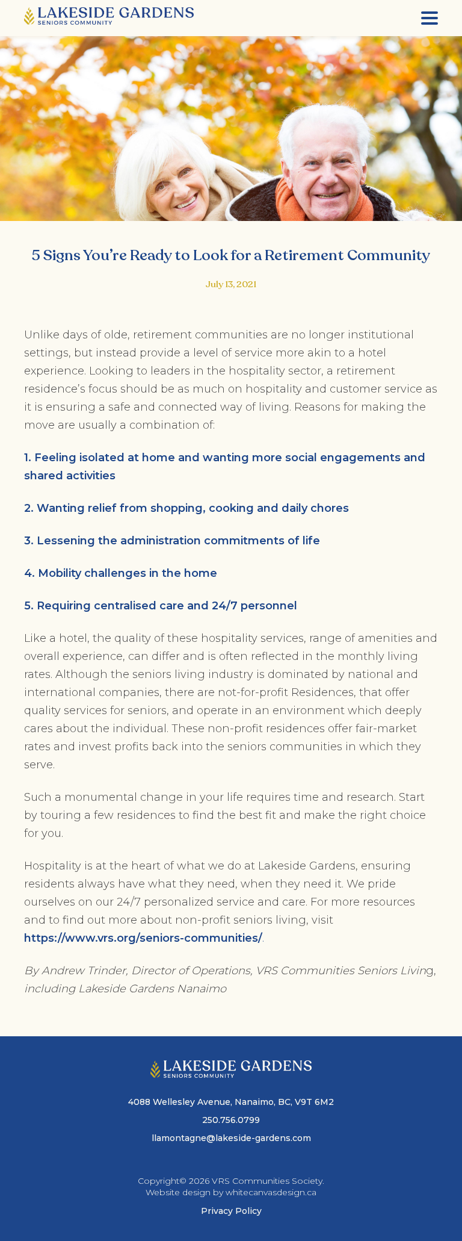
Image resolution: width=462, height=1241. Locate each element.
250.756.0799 (231, 1120)
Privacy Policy (231, 1210)
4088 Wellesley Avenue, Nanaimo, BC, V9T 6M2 (231, 1101)
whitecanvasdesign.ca (271, 1192)
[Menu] (429, 18)
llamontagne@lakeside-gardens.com (231, 1138)
